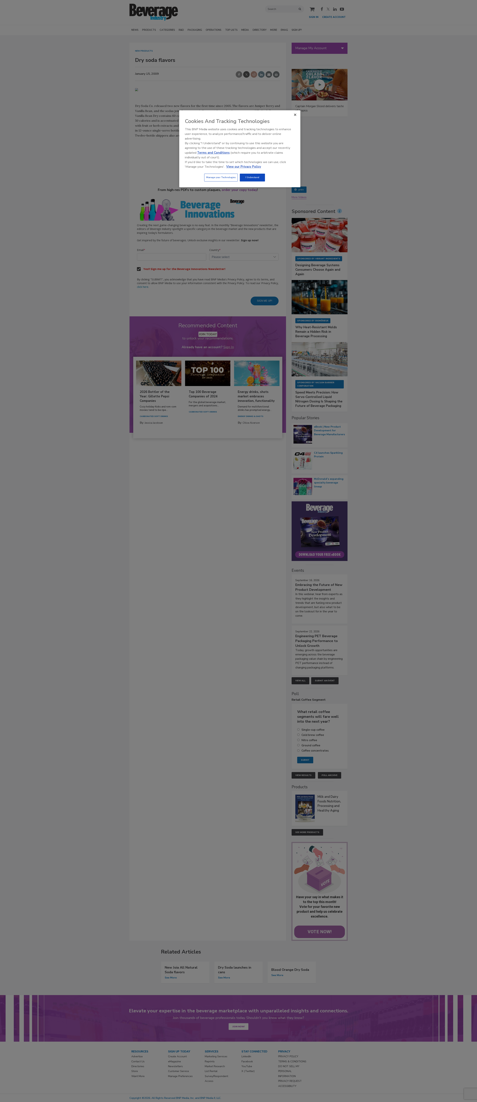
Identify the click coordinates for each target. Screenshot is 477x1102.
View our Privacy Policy (243, 167)
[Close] (295, 115)
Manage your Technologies (221, 177)
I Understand (252, 177)
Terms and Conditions (213, 153)
